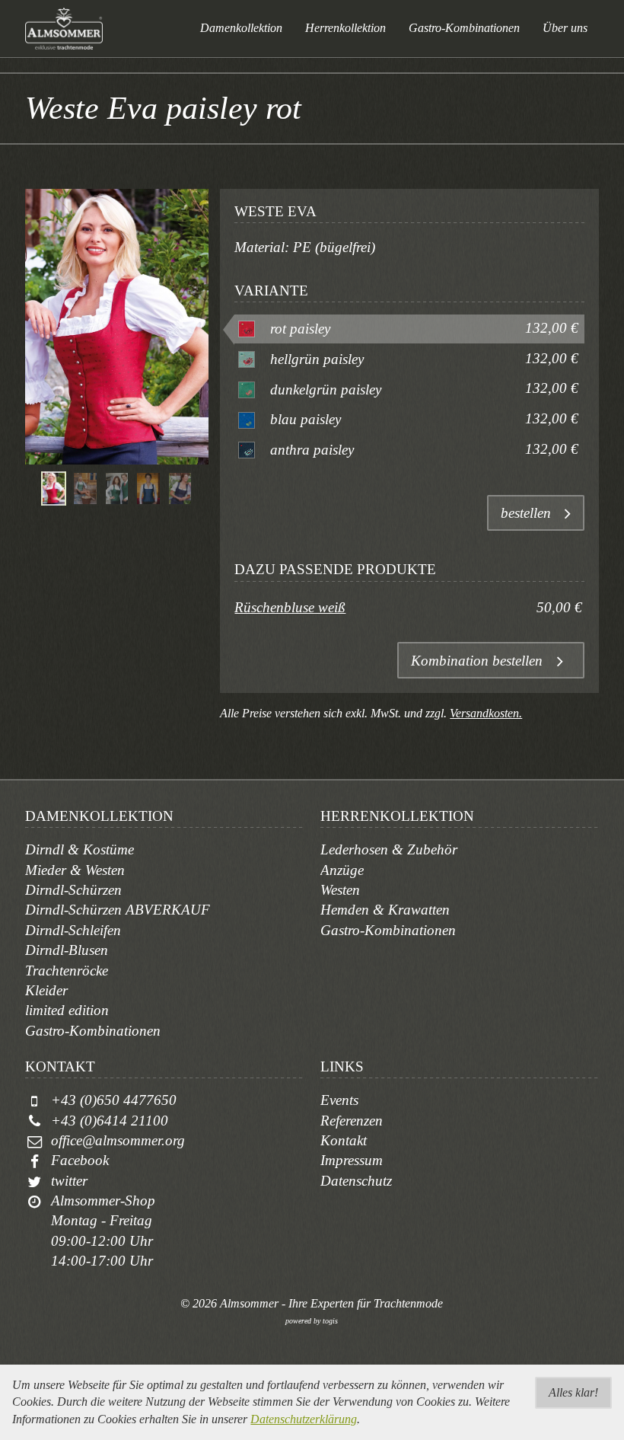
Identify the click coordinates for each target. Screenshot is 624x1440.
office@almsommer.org (118, 1140)
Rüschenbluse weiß (289, 607)
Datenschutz (356, 1181)
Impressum (351, 1160)
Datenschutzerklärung (303, 1419)
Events (339, 1100)
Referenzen (351, 1121)
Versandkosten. (486, 713)
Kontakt (343, 1140)
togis (330, 1321)
